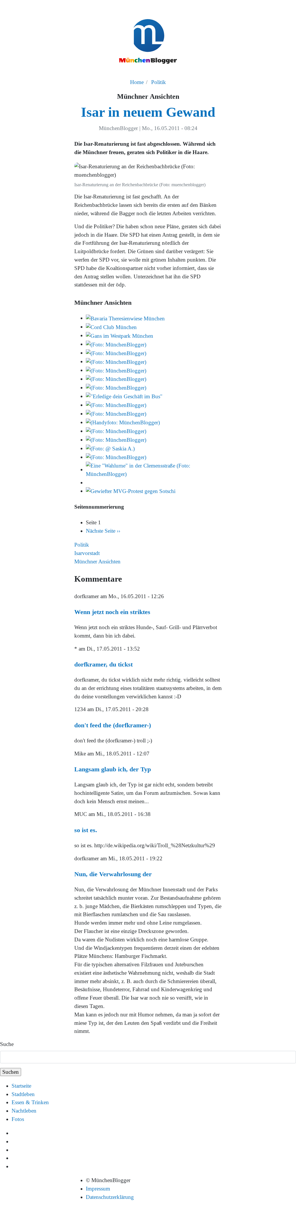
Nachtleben (24, 1111)
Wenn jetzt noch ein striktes (112, 612)
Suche (7, 1044)
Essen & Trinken (30, 1102)
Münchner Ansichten (97, 561)
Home (137, 82)
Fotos (18, 1119)
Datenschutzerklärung (110, 1197)
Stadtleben (23, 1094)
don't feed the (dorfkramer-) (112, 725)
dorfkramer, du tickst (103, 664)
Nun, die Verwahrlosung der (113, 874)
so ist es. (85, 830)
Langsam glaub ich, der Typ (112, 769)
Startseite (21, 1086)
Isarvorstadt (87, 553)
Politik (158, 82)
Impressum (98, 1189)
